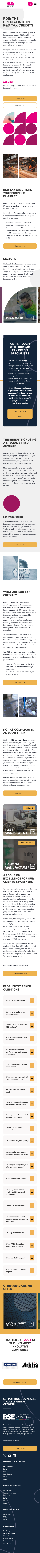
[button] (20, 1000)
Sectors (5, 1469)
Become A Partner (9, 1533)
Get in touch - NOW (20, 413)
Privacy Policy (8, 1538)
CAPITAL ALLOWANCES (12, 1486)
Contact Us (20, 1448)
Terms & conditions (9, 1541)
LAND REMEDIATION (11, 1510)
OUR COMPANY (9, 1526)
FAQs (5, 1477)
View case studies (20, 973)
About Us (6, 1536)
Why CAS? (6, 1495)
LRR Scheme (7, 1514)
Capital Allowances (9, 1493)
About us (20, 545)
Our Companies (8, 1531)
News (5, 1479)
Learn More (20, 105)
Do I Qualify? (7, 1490)
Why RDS (6, 1471)
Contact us (20, 99)
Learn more (20, 246)
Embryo (17, 1440)
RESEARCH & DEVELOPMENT (14, 1462)
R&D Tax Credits (8, 1466)
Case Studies (7, 1474)
